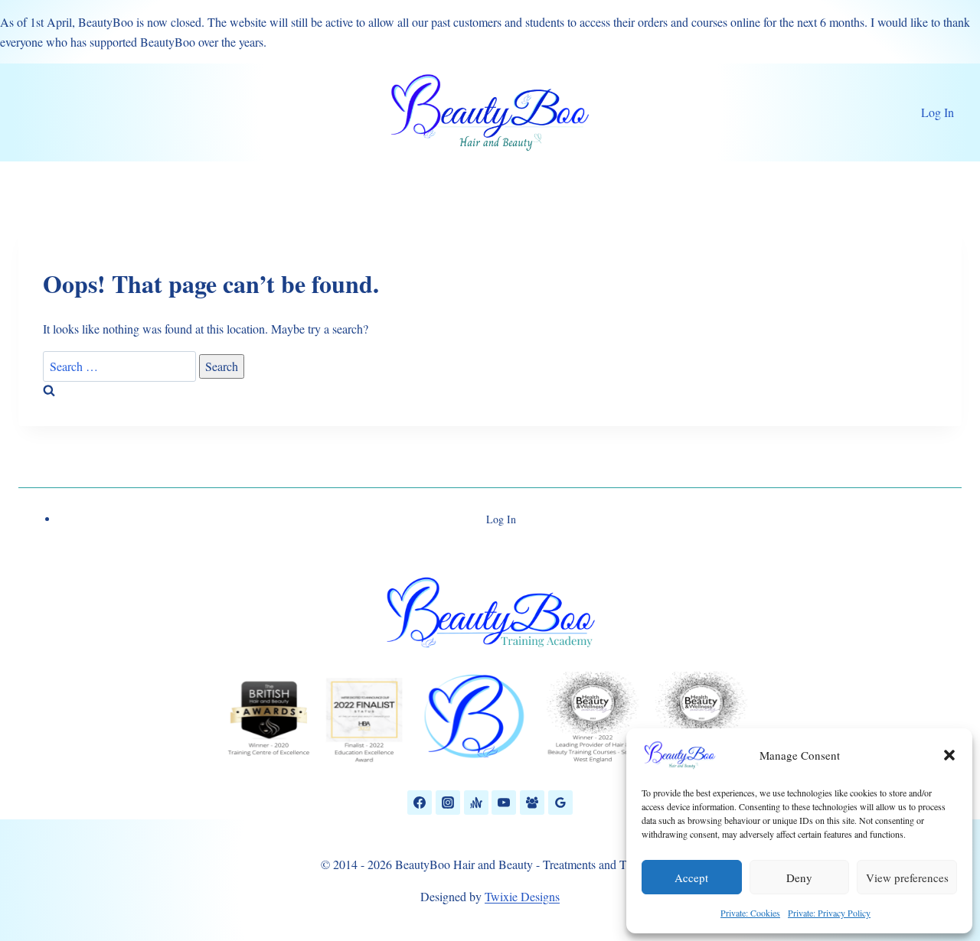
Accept (691, 877)
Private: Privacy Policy (829, 913)
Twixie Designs (522, 896)
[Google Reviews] (560, 802)
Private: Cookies (750, 913)
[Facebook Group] (532, 802)
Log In (937, 112)
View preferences (907, 877)
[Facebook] (419, 802)
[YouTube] (504, 802)
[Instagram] (448, 802)
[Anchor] (476, 802)
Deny (799, 877)
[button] (949, 755)
